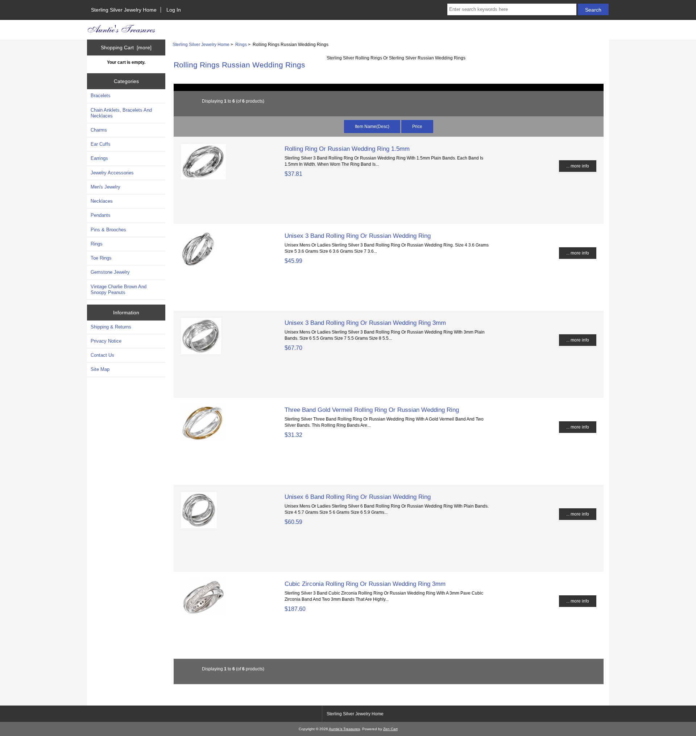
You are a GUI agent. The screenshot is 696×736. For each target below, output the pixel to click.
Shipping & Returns (111, 327)
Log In (173, 10)
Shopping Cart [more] (126, 47)
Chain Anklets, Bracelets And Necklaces (121, 113)
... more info (577, 166)
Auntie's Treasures (344, 729)
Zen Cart (390, 729)
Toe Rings (101, 258)
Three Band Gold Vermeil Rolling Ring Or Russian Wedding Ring (372, 409)
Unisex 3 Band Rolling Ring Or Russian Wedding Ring (358, 235)
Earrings (99, 158)
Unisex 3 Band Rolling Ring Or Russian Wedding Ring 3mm (365, 322)
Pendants (101, 215)
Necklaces (102, 201)
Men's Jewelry (105, 187)
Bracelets (101, 95)
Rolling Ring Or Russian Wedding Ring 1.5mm (347, 148)
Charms (99, 130)
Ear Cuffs (101, 144)
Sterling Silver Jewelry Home (124, 10)
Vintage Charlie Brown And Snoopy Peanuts (118, 289)
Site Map (100, 369)
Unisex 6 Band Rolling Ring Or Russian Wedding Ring (358, 496)
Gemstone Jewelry (110, 272)
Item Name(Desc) (372, 126)
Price (417, 126)
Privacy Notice (106, 341)
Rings (241, 44)
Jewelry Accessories (112, 172)
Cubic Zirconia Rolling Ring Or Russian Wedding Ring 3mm (365, 583)
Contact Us (102, 355)
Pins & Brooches (108, 229)
